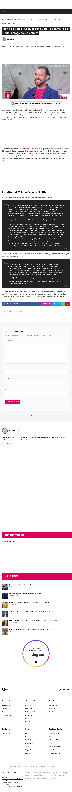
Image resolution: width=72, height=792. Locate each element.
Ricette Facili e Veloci (55, 746)
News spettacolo (11, 19)
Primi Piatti (52, 743)
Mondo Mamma (29, 740)
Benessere (29, 729)
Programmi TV (29, 715)
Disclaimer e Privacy (15, 766)
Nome (7, 368)
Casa (26, 733)
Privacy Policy (51, 766)
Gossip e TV (30, 701)
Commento (8, 340)
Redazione (26, 766)
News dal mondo (7, 733)
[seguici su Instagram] (59, 689)
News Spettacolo (53, 712)
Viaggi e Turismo (30, 750)
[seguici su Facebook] (55, 689)
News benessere (30, 743)
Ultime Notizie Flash (8, 541)
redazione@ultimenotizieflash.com (12, 779)
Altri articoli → (6, 443)
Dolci (50, 736)
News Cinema (53, 705)
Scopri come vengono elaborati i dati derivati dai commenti (46, 415)
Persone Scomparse (8, 715)
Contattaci (34, 766)
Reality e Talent (29, 718)
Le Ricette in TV (53, 740)
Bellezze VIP (28, 705)
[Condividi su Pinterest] (67, 304)
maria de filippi (7, 311)
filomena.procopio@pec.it (13, 781)
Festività (27, 753)
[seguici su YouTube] (64, 689)
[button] (69, 11)
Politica (4, 718)
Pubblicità (42, 766)
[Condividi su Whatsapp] (63, 304)
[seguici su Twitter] (68, 689)
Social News (7, 729)
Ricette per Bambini (54, 753)
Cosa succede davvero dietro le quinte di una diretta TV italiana (25, 593)
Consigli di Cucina (54, 733)
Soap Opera (28, 722)
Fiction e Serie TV (30, 712)
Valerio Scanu (18, 311)
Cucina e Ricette (56, 729)
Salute (27, 746)
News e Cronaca (9, 701)
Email (7, 379)
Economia (5, 712)
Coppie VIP (28, 708)
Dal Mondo (5, 708)
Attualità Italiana (6, 705)
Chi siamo (5, 766)
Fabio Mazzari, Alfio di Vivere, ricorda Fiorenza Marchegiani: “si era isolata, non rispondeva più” (33, 620)
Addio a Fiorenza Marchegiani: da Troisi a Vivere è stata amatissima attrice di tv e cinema (32, 629)
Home (4, 19)
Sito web (7, 389)
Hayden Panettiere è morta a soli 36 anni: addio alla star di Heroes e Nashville (29, 602)
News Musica (52, 708)
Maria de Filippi (33, 149)
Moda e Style (29, 736)
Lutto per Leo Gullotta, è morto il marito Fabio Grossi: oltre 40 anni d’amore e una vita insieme (33, 584)
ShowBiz (52, 701)
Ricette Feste (52, 750)
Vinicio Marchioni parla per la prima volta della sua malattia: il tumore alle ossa (29, 611)
